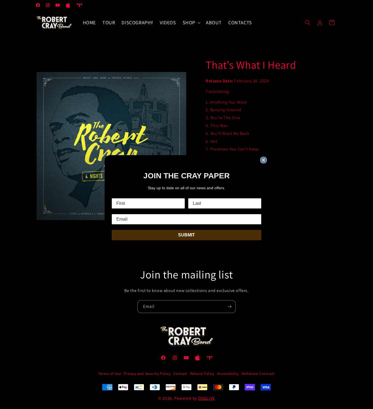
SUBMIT (186, 235)
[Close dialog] (263, 160)
